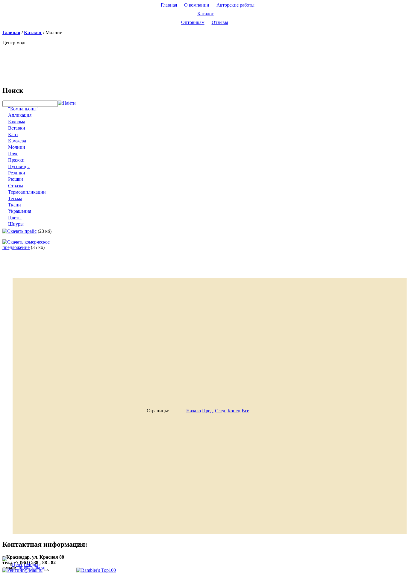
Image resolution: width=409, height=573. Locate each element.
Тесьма (15, 198)
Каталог (205, 13)
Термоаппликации (27, 191)
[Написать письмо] (33, 58)
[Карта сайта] (48, 58)
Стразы (15, 185)
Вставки (16, 127)
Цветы (15, 217)
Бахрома (16, 121)
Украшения (19, 211)
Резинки (16, 172)
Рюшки (15, 179)
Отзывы (220, 22)
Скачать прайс (22, 231)
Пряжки (16, 159)
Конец (234, 410)
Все (245, 410)
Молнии (16, 147)
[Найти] (67, 103)
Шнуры (16, 224)
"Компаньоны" (23, 108)
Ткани (14, 204)
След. (220, 410)
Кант (13, 134)
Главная (169, 4)
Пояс (13, 153)
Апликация (19, 115)
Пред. (208, 410)
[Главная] (19, 58)
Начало (193, 410)
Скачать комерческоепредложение (26, 244)
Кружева (17, 140)
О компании (196, 4)
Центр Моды (25, 564)
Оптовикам (193, 22)
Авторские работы (235, 4)
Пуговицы (19, 166)
